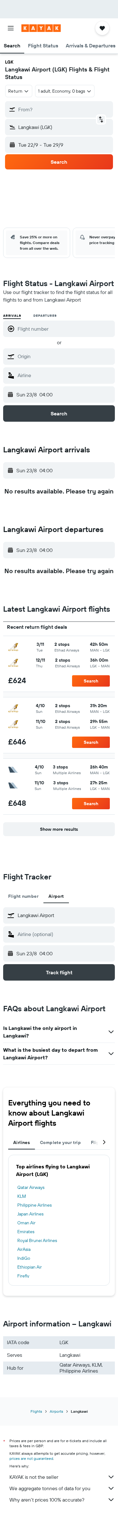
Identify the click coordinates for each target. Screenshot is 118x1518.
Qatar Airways (30, 1187)
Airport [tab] (56, 896)
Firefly (23, 1276)
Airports (56, 1411)
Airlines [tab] (21, 1142)
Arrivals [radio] (12, 316)
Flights (36, 1411)
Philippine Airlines (34, 1205)
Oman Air (26, 1223)
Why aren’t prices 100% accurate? (46, 1500)
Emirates (25, 1231)
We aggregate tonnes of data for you (49, 1488)
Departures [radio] (44, 316)
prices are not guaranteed (31, 1458)
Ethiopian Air (29, 1267)
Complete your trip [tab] (60, 1142)
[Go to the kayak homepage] (41, 28)
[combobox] (65, 356)
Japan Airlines (30, 1214)
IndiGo (23, 1258)
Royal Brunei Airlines (37, 1240)
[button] (11, 28)
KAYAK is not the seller (33, 1477)
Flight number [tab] (23, 896)
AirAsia (24, 1249)
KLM (21, 1196)
